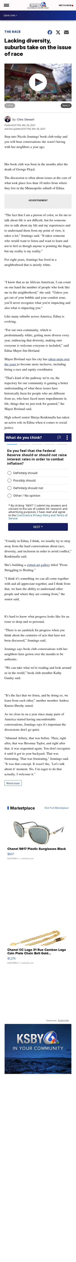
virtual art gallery (38, 564)
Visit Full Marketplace (56, 808)
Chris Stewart (25, 119)
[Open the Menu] (6, 5)
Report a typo (13, 783)
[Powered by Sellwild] (63, 1020)
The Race (13, 32)
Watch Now (65, 5)
